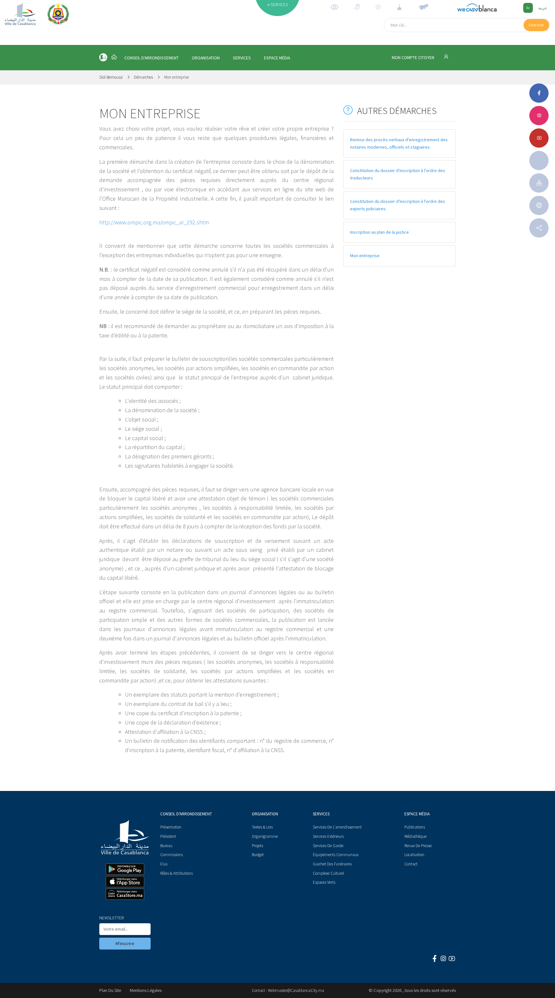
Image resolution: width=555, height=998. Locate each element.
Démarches (143, 77)
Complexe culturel (328, 873)
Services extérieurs (328, 836)
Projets (257, 845)
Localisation (414, 854)
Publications (414, 827)
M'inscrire (125, 943)
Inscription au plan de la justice (379, 232)
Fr (528, 7)
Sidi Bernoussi (111, 77)
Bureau (166, 845)
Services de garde (328, 845)
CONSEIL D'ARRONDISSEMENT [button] (151, 58)
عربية (542, 7)
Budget (258, 854)
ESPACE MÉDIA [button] (277, 58)
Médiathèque (415, 836)
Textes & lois (262, 827)
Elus (163, 864)
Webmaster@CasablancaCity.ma (296, 990)
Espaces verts (324, 882)
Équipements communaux (335, 854)
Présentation (170, 827)
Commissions (171, 854)
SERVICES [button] (242, 58)
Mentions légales (146, 990)
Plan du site (110, 990)
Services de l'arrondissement (337, 827)
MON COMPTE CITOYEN (413, 57)
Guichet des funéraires (332, 864)
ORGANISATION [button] (206, 58)
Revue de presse (418, 845)
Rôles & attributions (176, 873)
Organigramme (265, 836)
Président (168, 836)
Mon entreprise (365, 255)
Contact (411, 864)
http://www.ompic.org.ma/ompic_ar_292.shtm (154, 222)
